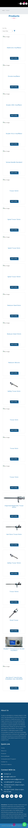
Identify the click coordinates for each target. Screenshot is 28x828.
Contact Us (4, 761)
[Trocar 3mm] (14, 412)
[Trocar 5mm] (14, 441)
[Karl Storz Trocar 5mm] (14, 527)
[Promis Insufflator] (14, 69)
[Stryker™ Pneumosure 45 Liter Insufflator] (14, 641)
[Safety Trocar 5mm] (14, 384)
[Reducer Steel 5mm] (14, 298)
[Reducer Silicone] (14, 355)
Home (3, 10)
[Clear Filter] (14, 31)
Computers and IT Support (8, 759)
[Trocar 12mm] (14, 183)
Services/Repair (5, 756)
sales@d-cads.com (10, 776)
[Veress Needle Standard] (14, 155)
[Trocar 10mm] (14, 584)
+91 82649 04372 (9, 785)
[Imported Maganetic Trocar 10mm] (14, 498)
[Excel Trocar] (14, 613)
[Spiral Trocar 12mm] (14, 212)
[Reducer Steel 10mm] (14, 326)
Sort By (4, 28)
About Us (3, 750)
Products (3, 753)
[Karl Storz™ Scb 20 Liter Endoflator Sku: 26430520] (14, 670)
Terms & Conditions (6, 764)
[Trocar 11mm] (14, 470)
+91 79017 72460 (9, 789)
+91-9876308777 (9, 782)
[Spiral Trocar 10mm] (14, 269)
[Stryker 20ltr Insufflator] (14, 97)
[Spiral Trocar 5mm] (14, 241)
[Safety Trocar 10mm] (14, 555)
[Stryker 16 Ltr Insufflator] (14, 126)
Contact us (7, 774)
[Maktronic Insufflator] (14, 40)
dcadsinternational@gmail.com (14, 779)
